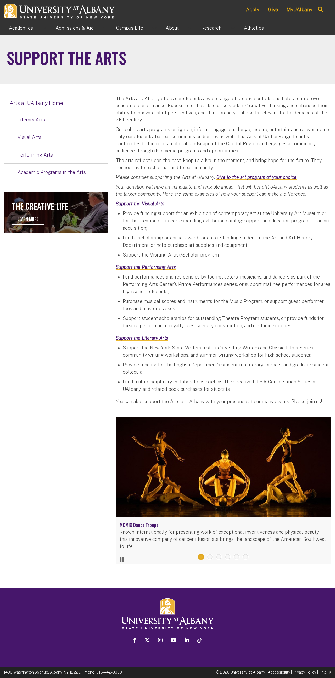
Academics (21, 28)
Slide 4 (228, 557)
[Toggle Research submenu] (233, 28)
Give (273, 9)
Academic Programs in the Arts (52, 172)
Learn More (28, 219)
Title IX (325, 672)
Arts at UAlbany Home (36, 103)
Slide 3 (219, 557)
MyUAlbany (299, 9)
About (172, 28)
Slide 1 (201, 557)
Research (211, 28)
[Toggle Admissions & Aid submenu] (105, 28)
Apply (252, 9)
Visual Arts (29, 137)
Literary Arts (31, 119)
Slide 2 (210, 557)
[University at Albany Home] (59, 10)
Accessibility (279, 672)
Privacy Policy (304, 672)
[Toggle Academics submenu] (44, 28)
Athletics (254, 28)
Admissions (74, 28)
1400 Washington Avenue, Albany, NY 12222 (42, 672)
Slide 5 (236, 557)
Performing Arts (35, 155)
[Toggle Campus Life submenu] (154, 28)
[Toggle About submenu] (190, 28)
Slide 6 (245, 557)
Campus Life (129, 28)
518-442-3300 (109, 672)
